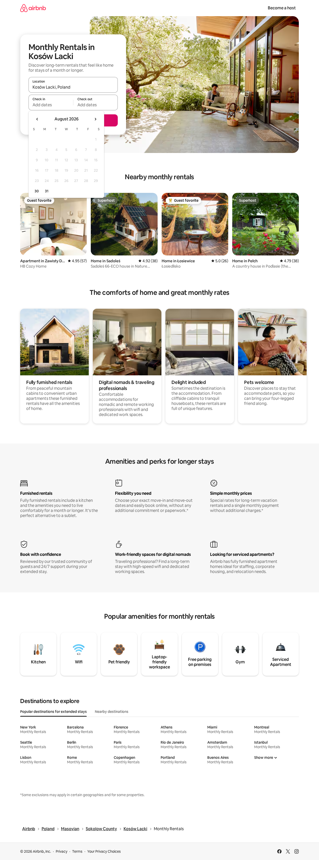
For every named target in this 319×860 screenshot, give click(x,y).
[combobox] (73, 87)
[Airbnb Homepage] (33, 8)
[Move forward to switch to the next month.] (95, 119)
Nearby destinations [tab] (111, 711)
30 (37, 191)
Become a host (282, 8)
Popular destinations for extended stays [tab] (53, 711)
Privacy (61, 851)
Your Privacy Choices (104, 851)
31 (46, 191)
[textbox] (51, 105)
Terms (77, 851)
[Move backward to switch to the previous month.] (37, 119)
